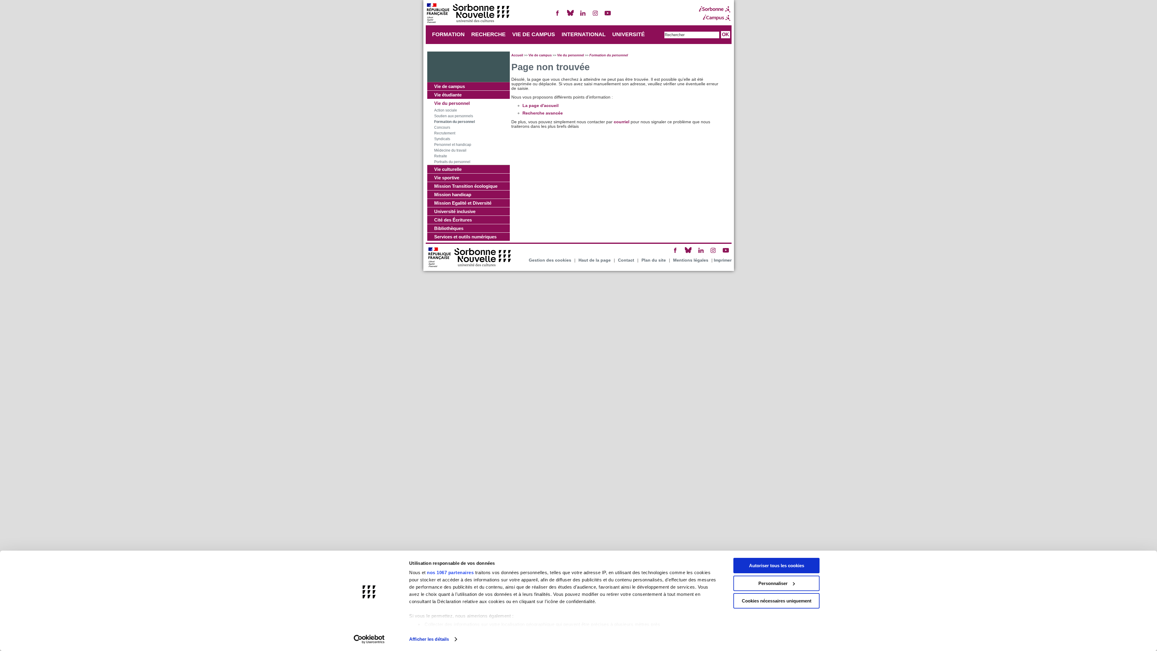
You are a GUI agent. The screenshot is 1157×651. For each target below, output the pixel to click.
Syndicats (442, 139)
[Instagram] (595, 15)
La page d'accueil (540, 105)
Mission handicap (452, 194)
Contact (626, 260)
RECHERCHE (488, 34)
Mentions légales (690, 260)
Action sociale (445, 110)
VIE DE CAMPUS (533, 34)
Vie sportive (446, 177)
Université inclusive (454, 211)
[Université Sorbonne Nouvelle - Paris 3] (468, 13)
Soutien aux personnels (453, 116)
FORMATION (448, 34)
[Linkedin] (582, 15)
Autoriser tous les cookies (776, 565)
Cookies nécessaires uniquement (776, 600)
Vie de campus (449, 86)
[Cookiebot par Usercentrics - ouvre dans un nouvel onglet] (369, 639)
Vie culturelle (448, 169)
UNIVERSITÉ (628, 34)
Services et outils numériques (465, 236)
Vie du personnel (452, 103)
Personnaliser (773, 583)
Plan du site (653, 260)
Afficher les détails (429, 639)
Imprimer (723, 260)
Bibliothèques (448, 228)
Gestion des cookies (550, 260)
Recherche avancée (542, 113)
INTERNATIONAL (584, 34)
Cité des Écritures (453, 219)
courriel (621, 122)
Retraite (440, 156)
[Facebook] (557, 15)
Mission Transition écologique (465, 186)
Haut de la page (594, 260)
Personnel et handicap (452, 145)
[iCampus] (715, 18)
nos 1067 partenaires (450, 572)
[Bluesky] (570, 15)
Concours (442, 127)
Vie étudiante (448, 94)
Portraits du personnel (452, 162)
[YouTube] (607, 15)
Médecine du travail (450, 150)
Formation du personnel (454, 122)
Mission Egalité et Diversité (462, 203)
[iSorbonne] (715, 9)
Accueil (517, 55)
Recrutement (444, 133)
